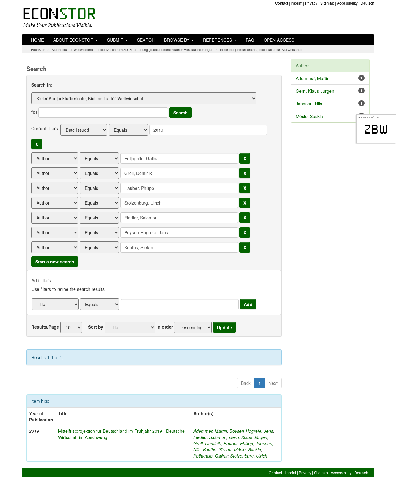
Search (146, 40)
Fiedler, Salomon (209, 437)
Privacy (311, 3)
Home (37, 40)
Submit (116, 40)
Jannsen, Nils (309, 103)
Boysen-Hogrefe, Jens (251, 431)
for (34, 112)
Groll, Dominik (207, 443)
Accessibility (347, 3)
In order (165, 327)
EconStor (38, 49)
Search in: (42, 85)
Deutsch (367, 3)
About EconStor (74, 40)
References (218, 40)
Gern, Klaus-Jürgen (248, 437)
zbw (376, 129)
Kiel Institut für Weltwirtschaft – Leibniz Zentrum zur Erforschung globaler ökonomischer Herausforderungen (132, 49)
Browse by (177, 40)
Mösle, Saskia (247, 449)
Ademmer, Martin (210, 431)
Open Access (279, 40)
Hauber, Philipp (238, 443)
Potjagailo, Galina (210, 456)
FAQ (250, 40)
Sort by (95, 327)
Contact (281, 3)
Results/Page (45, 327)
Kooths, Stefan (217, 449)
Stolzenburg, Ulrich (248, 456)
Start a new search (54, 261)
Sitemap (327, 3)
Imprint (296, 3)
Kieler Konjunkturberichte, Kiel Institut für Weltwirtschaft (261, 49)
